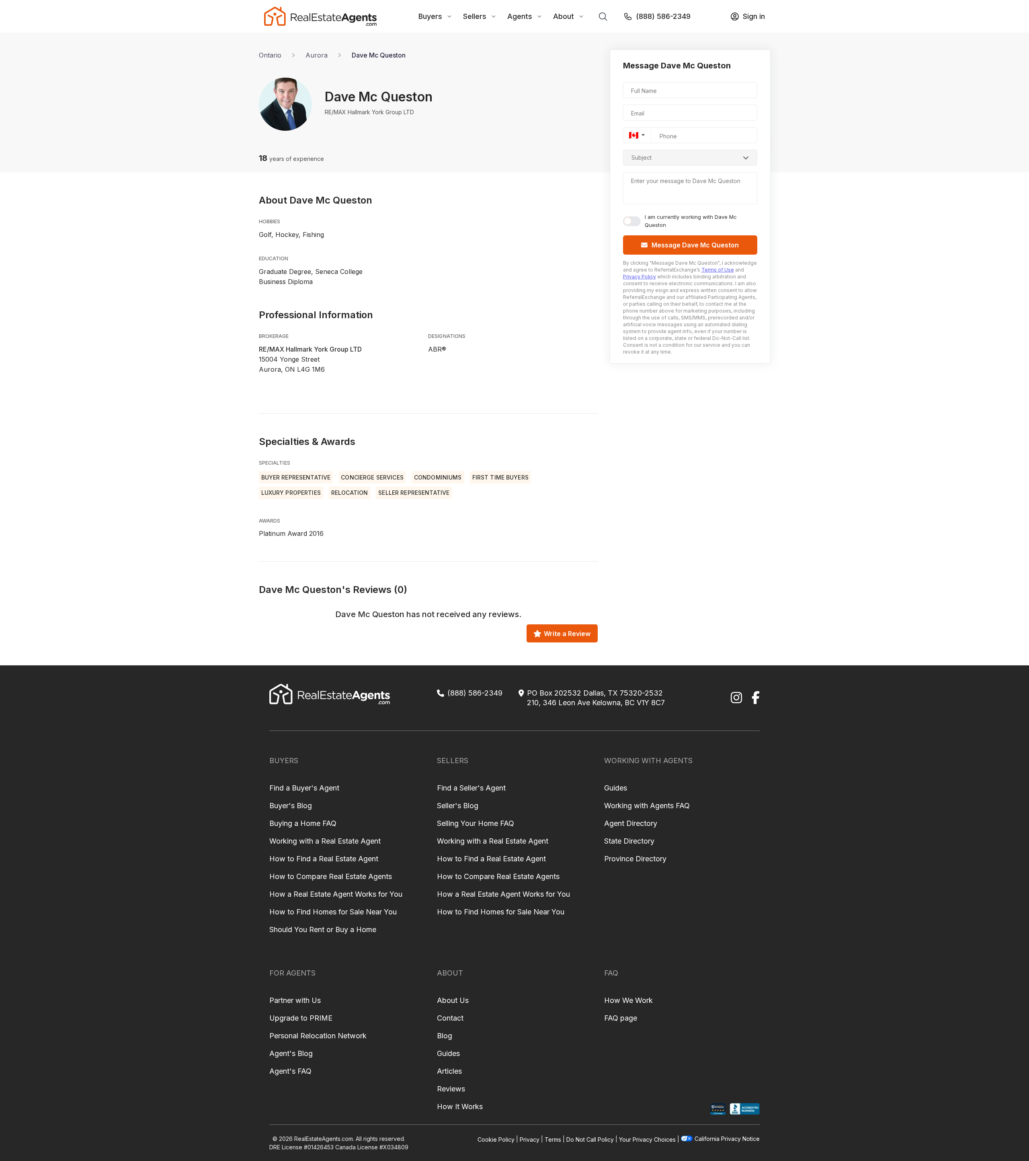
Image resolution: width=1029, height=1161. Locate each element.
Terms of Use (717, 270)
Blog (444, 1035)
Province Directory (635, 858)
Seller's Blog (457, 805)
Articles (449, 1071)
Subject (641, 157)
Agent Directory (630, 823)
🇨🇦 (634, 135)
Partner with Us (295, 1000)
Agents (519, 16)
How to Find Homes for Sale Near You (333, 912)
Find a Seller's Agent (471, 788)
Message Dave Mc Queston (695, 245)
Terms (553, 1139)
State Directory (629, 841)
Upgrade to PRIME (300, 1018)
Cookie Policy (496, 1139)
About (563, 16)
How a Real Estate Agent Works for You (335, 894)
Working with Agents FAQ (647, 805)
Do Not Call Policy (590, 1139)
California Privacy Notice (727, 1138)
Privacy (529, 1139)
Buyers (430, 16)
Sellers (474, 16)
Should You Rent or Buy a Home (322, 929)
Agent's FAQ (290, 1071)
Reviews (451, 1089)
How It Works (460, 1106)
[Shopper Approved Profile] (718, 1109)
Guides (615, 788)
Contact (450, 1018)
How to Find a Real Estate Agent (323, 858)
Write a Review (567, 634)
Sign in (754, 16)
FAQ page (620, 1018)
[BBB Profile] (745, 1109)
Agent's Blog (291, 1053)
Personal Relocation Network (318, 1035)
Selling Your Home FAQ (475, 823)
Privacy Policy (639, 277)
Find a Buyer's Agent (304, 788)
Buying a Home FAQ (302, 823)
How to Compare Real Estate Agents (330, 876)
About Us (453, 1000)
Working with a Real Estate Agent (325, 841)
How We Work (628, 1000)
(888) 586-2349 (663, 16)
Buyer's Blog (290, 805)
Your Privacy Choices (647, 1139)
